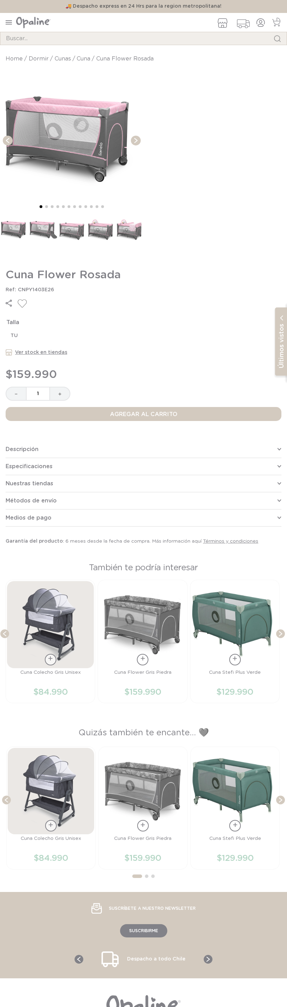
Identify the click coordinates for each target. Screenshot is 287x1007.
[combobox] (143, 38)
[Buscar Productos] (277, 38)
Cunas (63, 59)
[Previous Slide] (4, 633)
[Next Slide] (280, 633)
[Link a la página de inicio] (15, 59)
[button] (9, 303)
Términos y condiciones (230, 541)
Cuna (83, 59)
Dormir (39, 59)
